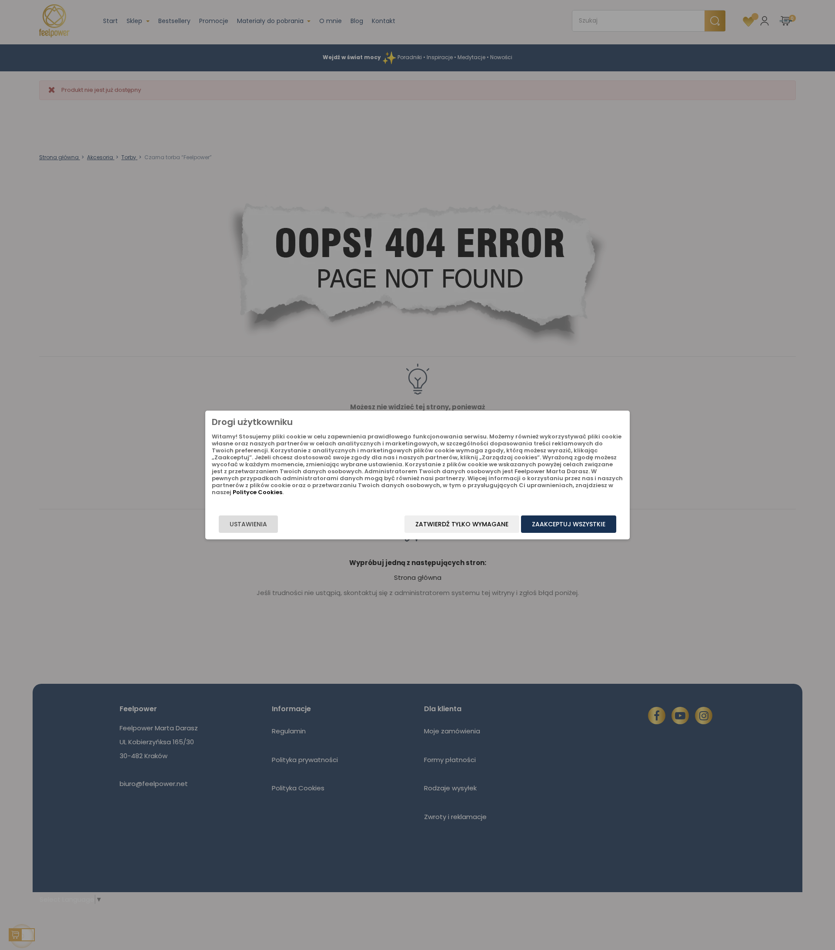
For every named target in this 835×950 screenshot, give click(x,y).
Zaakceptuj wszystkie (568, 524)
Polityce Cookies (257, 492)
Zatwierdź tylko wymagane (461, 524)
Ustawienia (248, 524)
